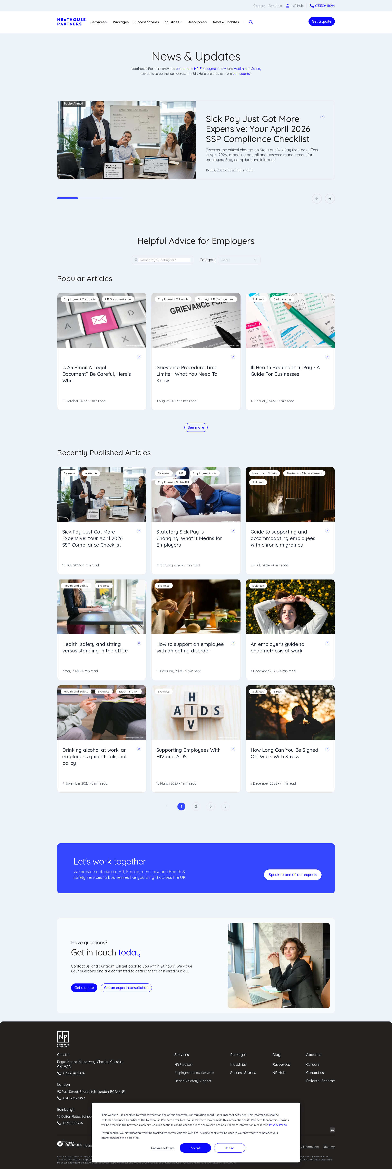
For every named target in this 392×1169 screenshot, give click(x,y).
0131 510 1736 (73, 1123)
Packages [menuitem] (238, 1054)
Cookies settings (162, 1148)
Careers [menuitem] (313, 1064)
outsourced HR (187, 69)
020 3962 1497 (74, 1098)
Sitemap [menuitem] (329, 1146)
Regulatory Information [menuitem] (303, 1146)
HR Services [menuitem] (183, 1065)
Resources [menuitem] (281, 1064)
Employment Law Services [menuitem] (194, 1073)
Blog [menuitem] (276, 1054)
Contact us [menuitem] (315, 1072)
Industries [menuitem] (238, 1064)
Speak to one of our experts (293, 874)
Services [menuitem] (182, 1054)
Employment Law (213, 69)
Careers (259, 6)
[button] (317, 199)
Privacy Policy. (278, 1124)
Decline (229, 1148)
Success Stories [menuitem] (243, 1072)
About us (275, 6)
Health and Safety (247, 69)
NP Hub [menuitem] (278, 1072)
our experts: (242, 74)
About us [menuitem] (313, 1054)
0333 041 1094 (74, 1073)
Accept (195, 1148)
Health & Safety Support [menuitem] (193, 1081)
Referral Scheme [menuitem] (320, 1080)
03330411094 (325, 6)
